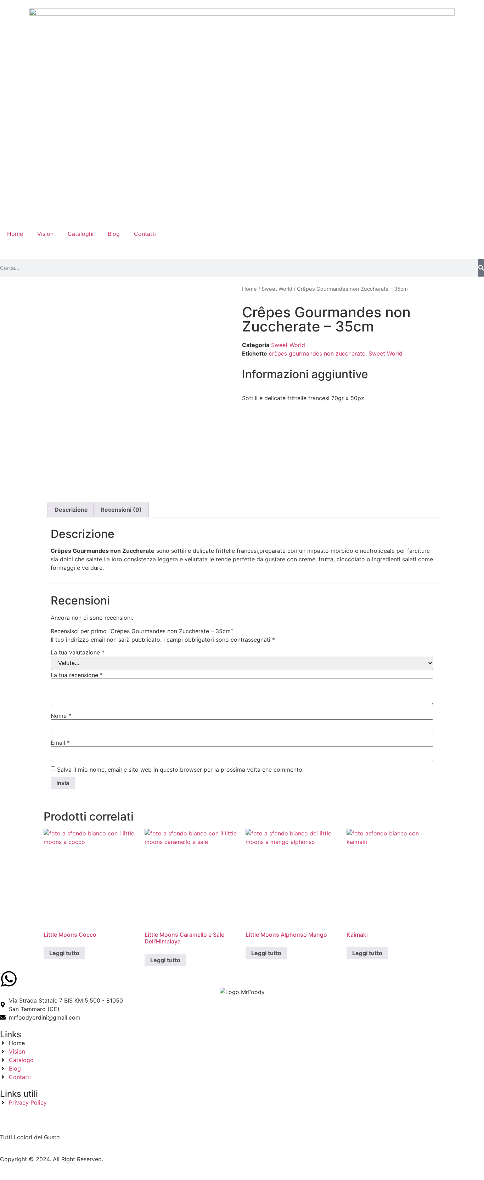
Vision (45, 233)
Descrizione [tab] (71, 509)
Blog (114, 233)
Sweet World (276, 289)
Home (15, 233)
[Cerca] (481, 268)
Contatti (145, 233)
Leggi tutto (64, 953)
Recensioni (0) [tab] (121, 509)
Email (60, 742)
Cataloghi (81, 233)
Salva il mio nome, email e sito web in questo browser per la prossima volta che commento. (180, 769)
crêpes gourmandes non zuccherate (317, 353)
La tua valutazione (78, 652)
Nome (61, 716)
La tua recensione (77, 675)
